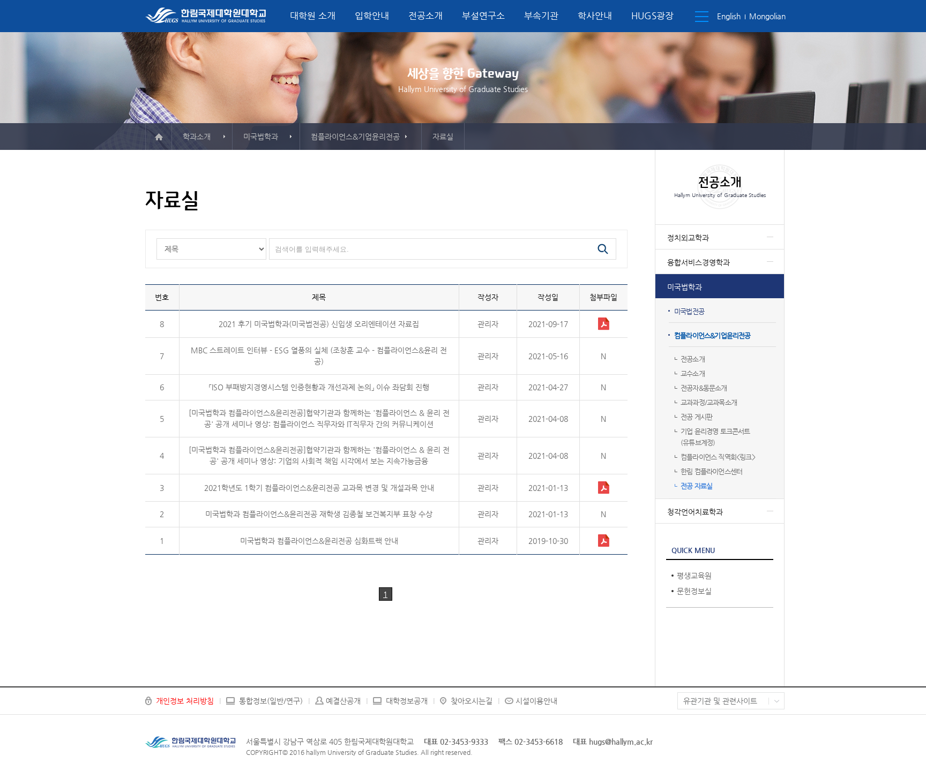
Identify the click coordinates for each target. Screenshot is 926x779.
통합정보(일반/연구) (271, 701)
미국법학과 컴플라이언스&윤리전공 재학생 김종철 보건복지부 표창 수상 (318, 514)
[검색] (602, 249)
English (729, 16)
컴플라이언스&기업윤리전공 (712, 335)
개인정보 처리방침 (185, 701)
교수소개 (693, 373)
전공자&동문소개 (704, 388)
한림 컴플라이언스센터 (711, 471)
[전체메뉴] (701, 16)
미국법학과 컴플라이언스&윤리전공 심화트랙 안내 (319, 540)
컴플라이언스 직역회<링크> (718, 457)
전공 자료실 (696, 486)
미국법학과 (684, 287)
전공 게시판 (696, 417)
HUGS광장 (652, 15)
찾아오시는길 (471, 701)
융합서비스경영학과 (698, 262)
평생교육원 (694, 575)
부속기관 (541, 15)
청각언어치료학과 (695, 512)
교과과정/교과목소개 (709, 402)
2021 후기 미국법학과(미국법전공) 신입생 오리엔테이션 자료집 (319, 324)
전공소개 (425, 15)
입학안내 (372, 15)
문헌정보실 (694, 591)
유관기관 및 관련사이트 (720, 701)
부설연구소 (483, 15)
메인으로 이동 (158, 136)
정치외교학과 (688, 237)
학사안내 (595, 15)
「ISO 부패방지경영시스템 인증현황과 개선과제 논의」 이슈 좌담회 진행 (319, 387)
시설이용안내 (536, 701)
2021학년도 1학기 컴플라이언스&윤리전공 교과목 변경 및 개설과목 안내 (319, 487)
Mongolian (767, 16)
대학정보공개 (407, 701)
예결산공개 (343, 701)
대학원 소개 (312, 15)
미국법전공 (689, 311)
